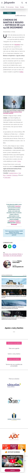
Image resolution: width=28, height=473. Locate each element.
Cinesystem (7, 177)
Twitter (17, 221)
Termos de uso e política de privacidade (14, 365)
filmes (19, 254)
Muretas (22, 7)
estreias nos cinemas (10, 254)
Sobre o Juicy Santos (14, 354)
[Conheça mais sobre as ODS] (14, 448)
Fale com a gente (14, 348)
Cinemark (8, 175)
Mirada (17, 7)
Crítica (19, 161)
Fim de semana (10, 7)
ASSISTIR (12, 470)
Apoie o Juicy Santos (14, 359)
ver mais (24, 275)
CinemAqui (18, 206)
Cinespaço (15, 175)
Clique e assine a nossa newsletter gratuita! (12, 112)
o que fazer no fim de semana (13, 254)
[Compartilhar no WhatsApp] (10, 246)
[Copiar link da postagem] (5, 246)
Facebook (11, 221)
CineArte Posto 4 (13, 173)
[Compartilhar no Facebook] (14, 246)
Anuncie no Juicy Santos (14, 343)
